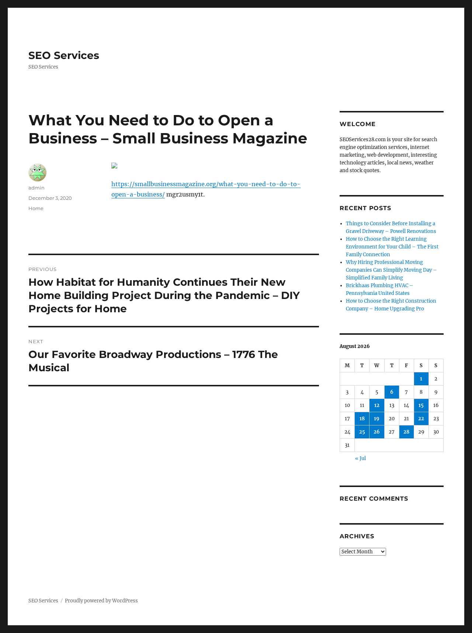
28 (406, 432)
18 (362, 418)
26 (377, 432)
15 (421, 405)
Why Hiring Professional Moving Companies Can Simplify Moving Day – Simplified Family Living (391, 270)
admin (36, 188)
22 (421, 418)
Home (36, 208)
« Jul (360, 458)
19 (376, 418)
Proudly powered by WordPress (101, 601)
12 (376, 405)
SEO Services (63, 55)
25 (362, 432)
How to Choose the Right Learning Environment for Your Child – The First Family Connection (392, 247)
